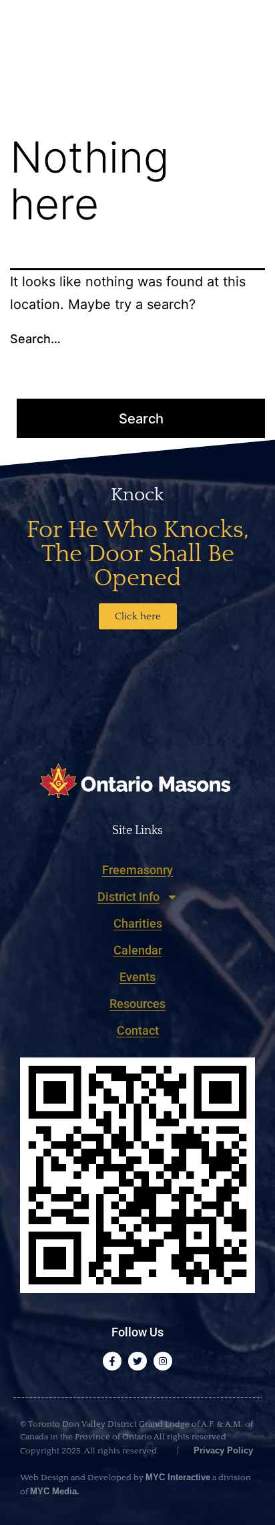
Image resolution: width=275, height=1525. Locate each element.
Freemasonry (137, 870)
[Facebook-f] (112, 1361)
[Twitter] (137, 1361)
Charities (137, 923)
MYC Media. (54, 1491)
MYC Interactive (178, 1477)
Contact (138, 1030)
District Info (128, 897)
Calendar (137, 950)
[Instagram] (163, 1361)
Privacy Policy (222, 1450)
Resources (137, 1004)
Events (137, 977)
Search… (35, 339)
